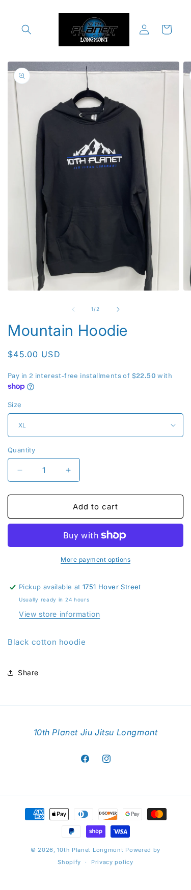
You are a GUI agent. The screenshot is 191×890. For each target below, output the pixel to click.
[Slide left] (73, 309)
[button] (26, 29)
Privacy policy (112, 862)
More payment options (95, 559)
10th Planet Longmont (90, 849)
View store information (59, 614)
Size (15, 404)
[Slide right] (118, 309)
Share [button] (28, 672)
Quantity (21, 450)
